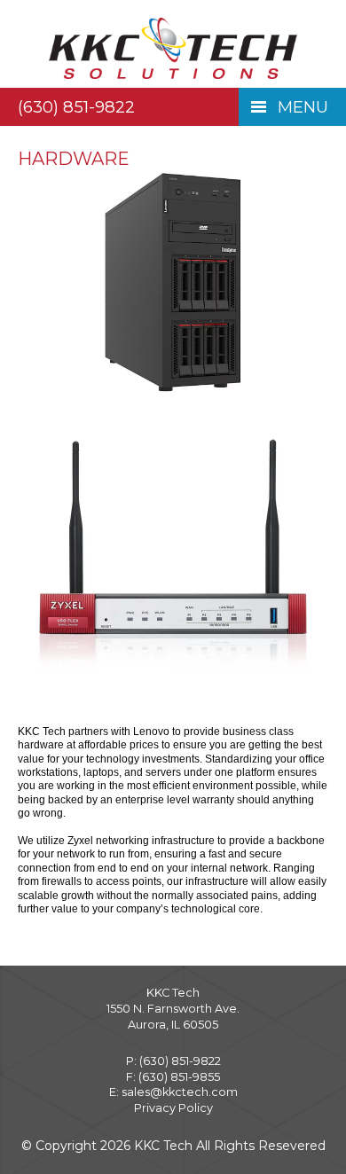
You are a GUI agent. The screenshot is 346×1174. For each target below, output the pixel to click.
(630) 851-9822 (76, 107)
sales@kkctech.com (180, 1092)
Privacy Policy (173, 1108)
